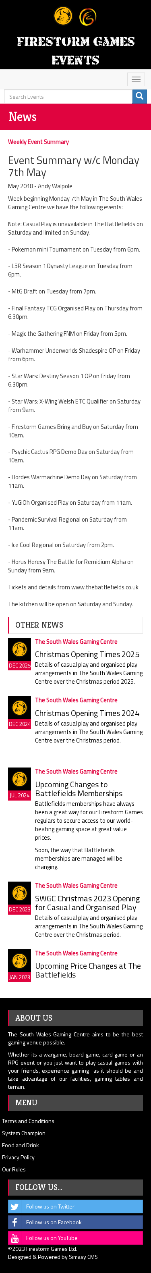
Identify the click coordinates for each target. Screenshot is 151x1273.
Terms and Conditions (28, 1121)
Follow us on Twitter (50, 1206)
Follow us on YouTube (52, 1237)
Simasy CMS (83, 1256)
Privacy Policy (18, 1157)
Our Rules (14, 1169)
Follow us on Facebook (54, 1222)
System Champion (24, 1133)
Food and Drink (20, 1145)
